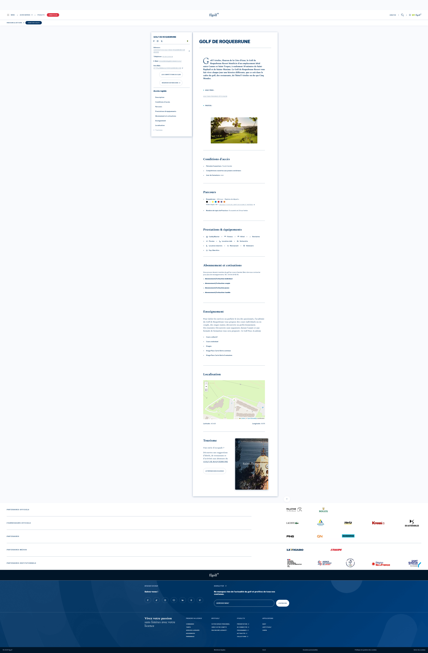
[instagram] (165, 600)
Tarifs (188, 627)
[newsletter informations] (226, 586)
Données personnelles (310, 650)
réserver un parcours (170, 82)
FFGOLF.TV (41, 15)
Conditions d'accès (162, 102)
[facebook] (148, 600)
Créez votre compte (219, 627)
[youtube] (174, 600)
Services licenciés (192, 630)
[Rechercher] (402, 14)
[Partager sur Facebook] (153, 41)
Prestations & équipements (165, 111)
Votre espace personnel (220, 624)
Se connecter (242, 627)
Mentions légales (219, 650)
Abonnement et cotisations (165, 116)
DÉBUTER (393, 15)
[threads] (191, 600)
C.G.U (264, 650)
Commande (190, 624)
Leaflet (243, 418)
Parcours (158, 107)
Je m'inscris (282, 603)
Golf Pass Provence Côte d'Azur (215, 96)
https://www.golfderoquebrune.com (167, 68)
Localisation (160, 125)
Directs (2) (53, 15)
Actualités (241, 633)
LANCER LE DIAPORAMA (234, 130)
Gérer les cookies (419, 650)
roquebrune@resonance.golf (170, 61)
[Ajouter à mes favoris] (239, 442)
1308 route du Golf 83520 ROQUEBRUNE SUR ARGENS (169, 51)
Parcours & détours (14, 22)
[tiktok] (156, 600)
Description (159, 97)
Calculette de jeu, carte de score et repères (236, 204)
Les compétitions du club (171, 74)
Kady (264, 624)
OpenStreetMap (252, 418)
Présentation (242, 624)
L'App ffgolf (266, 627)
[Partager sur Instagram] (157, 41)
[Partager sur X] (162, 41)
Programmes (242, 630)
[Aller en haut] (287, 499)
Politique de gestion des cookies (366, 650)
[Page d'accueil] (214, 15)
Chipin (264, 630)
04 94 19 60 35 (168, 56)
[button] (11, 15)
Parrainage (190, 636)
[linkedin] (182, 600)
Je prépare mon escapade (214, 471)
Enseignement (160, 121)
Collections (241, 636)
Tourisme (158, 130)
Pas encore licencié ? (219, 630)
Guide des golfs (34, 22)
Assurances (190, 633)
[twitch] (200, 600)
